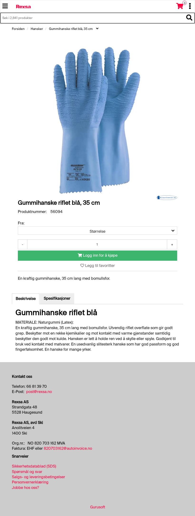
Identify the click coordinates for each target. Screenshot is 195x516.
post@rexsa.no (39, 391)
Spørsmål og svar (27, 471)
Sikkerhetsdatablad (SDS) (34, 466)
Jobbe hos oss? (25, 487)
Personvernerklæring (30, 482)
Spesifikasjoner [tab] (57, 298)
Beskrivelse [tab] (26, 298)
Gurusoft (97, 507)
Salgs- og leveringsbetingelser (38, 476)
